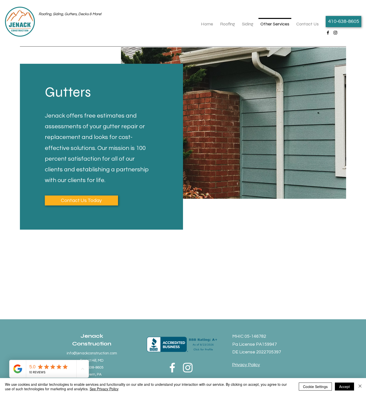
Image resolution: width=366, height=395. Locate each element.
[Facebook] (327, 32)
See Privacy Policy (104, 388)
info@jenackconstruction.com (92, 353)
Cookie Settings (315, 386)
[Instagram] (335, 32)
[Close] (360, 386)
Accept (344, 386)
